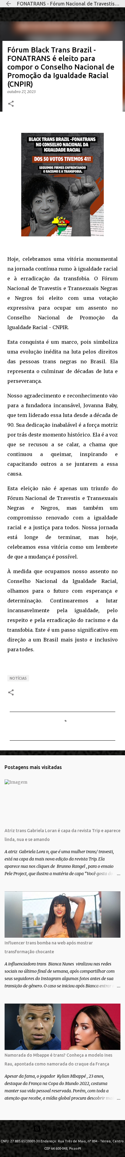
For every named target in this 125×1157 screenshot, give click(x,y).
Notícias (18, 678)
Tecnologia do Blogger (66, 1128)
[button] (11, 104)
